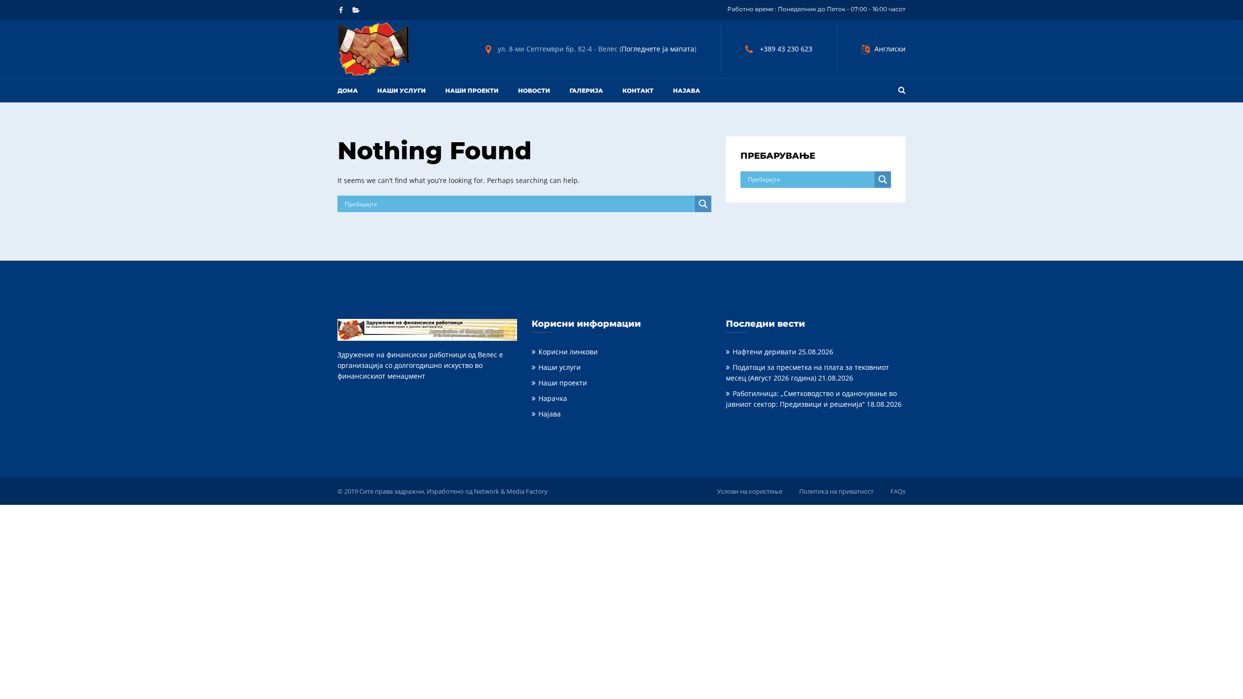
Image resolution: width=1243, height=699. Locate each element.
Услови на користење (749, 491)
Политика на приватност (836, 491)
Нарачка (552, 398)
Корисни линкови (568, 351)
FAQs (898, 491)
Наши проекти (472, 90)
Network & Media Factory (511, 491)
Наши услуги (401, 90)
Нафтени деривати (764, 351)
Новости (534, 90)
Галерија (586, 90)
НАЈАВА (686, 90)
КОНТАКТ (638, 90)
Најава (549, 413)
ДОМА (347, 90)
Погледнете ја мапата (658, 48)
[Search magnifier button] (703, 204)
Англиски (890, 48)
